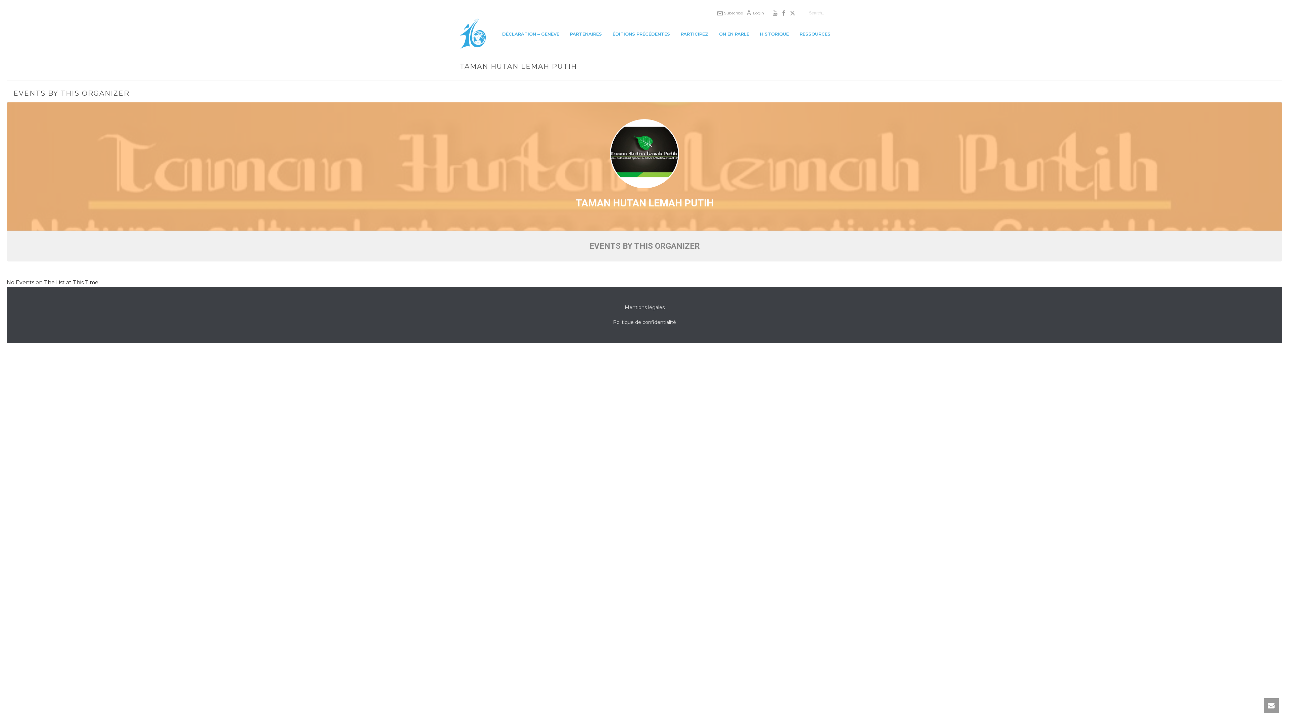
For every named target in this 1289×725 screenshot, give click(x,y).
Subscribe (733, 12)
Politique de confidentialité (644, 322)
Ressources (815, 34)
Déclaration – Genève (530, 34)
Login (758, 12)
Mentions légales (645, 307)
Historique (774, 34)
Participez (694, 34)
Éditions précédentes (641, 34)
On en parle (734, 34)
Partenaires (586, 34)
